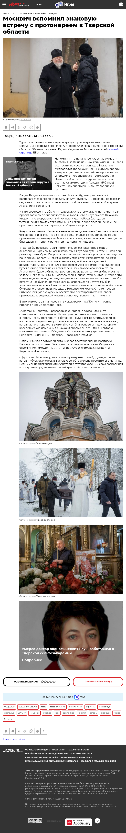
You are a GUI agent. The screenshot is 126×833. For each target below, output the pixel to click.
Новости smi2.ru (14, 739)
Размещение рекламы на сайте (41, 757)
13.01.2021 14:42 (10, 13)
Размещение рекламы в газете (77, 757)
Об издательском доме (37, 750)
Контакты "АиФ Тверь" (82, 754)
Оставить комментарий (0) (98, 682)
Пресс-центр (58, 750)
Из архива (26, 119)
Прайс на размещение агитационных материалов (51, 761)
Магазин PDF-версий (78, 750)
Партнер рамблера (53, 821)
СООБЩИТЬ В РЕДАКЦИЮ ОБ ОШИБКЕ (98, 761)
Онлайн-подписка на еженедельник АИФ (46, 754)
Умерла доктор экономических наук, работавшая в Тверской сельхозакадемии (68, 651)
